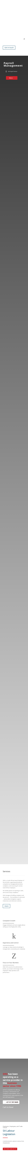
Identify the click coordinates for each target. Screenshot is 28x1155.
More (11, 78)
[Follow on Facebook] (4, 7)
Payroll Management (13, 64)
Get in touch (9, 48)
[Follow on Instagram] (7, 7)
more (6, 906)
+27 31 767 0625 (12, 1102)
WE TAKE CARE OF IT (10, 1149)
